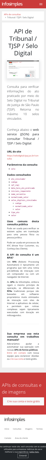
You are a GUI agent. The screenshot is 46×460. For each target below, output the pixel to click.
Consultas (17, 429)
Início (6, 429)
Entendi (23, 455)
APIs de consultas (12, 14)
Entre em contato (16, 352)
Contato (7, 438)
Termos (39, 429)
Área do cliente (21, 438)
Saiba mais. (34, 452)
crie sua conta (17, 359)
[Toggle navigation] (41, 4)
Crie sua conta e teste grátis (23, 401)
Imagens (28, 429)
